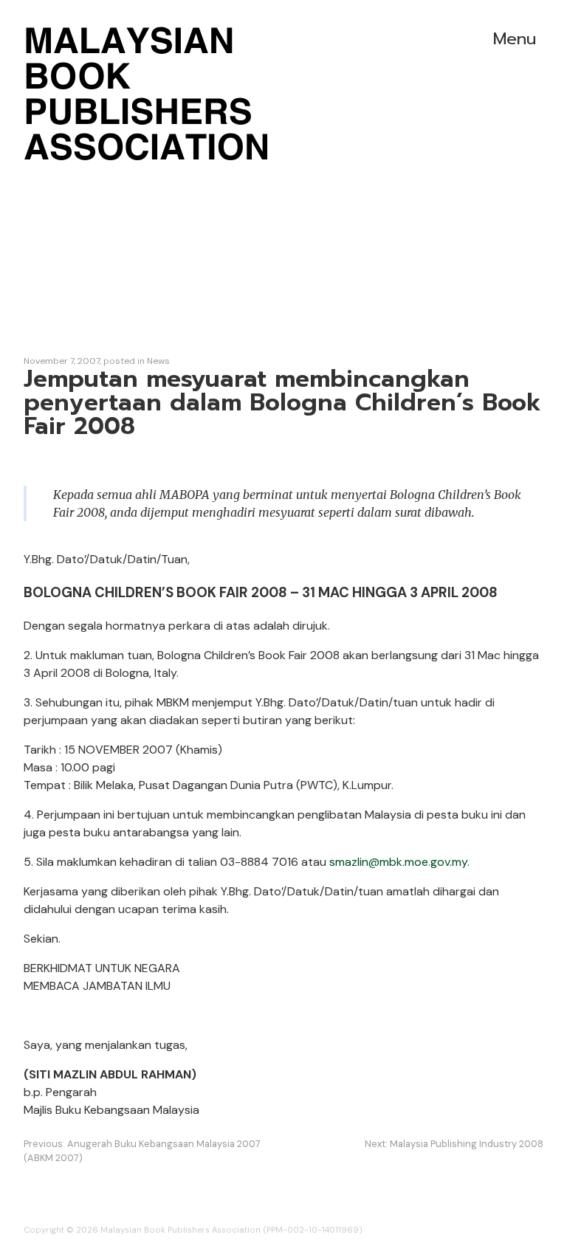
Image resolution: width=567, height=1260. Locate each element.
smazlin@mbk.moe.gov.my (398, 862)
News (158, 361)
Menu (514, 39)
